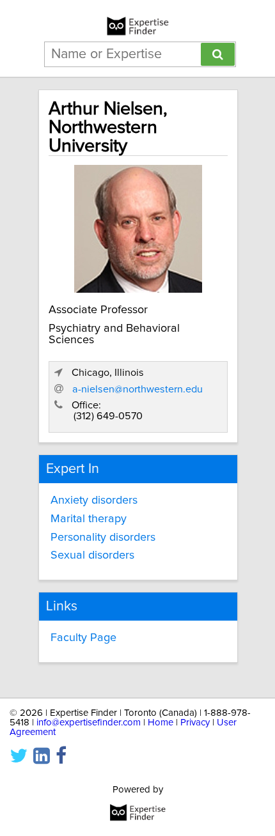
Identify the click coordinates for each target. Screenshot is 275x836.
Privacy (195, 722)
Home (160, 722)
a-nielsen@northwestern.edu (137, 389)
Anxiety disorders (94, 500)
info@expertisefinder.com (88, 722)
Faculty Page (83, 638)
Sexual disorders (92, 555)
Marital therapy (89, 519)
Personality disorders (103, 537)
